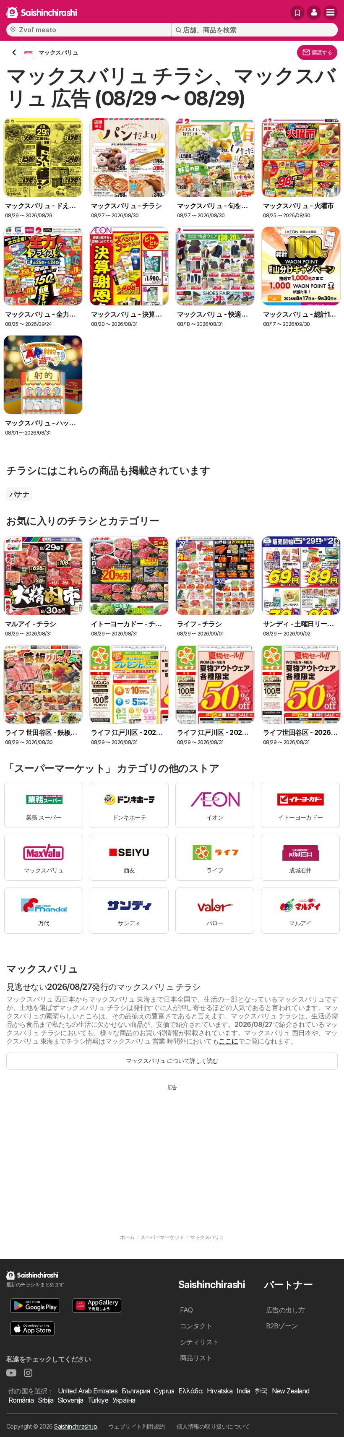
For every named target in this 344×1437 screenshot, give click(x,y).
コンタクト (196, 1326)
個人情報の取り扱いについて (213, 1426)
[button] (314, 12)
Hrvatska (219, 1391)
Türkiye (98, 1400)
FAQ (186, 1310)
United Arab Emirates (87, 1391)
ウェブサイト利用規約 (136, 1426)
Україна (123, 1400)
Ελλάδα (190, 1391)
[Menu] (330, 12)
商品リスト (196, 1358)
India (243, 1391)
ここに (228, 1041)
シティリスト (199, 1342)
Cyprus (164, 1391)
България (136, 1391)
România (21, 1400)
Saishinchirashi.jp (75, 1426)
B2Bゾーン (282, 1326)
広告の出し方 (285, 1310)
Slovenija (70, 1400)
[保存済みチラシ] (297, 12)
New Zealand (291, 1391)
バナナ (19, 494)
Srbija (45, 1400)
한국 (261, 1391)
